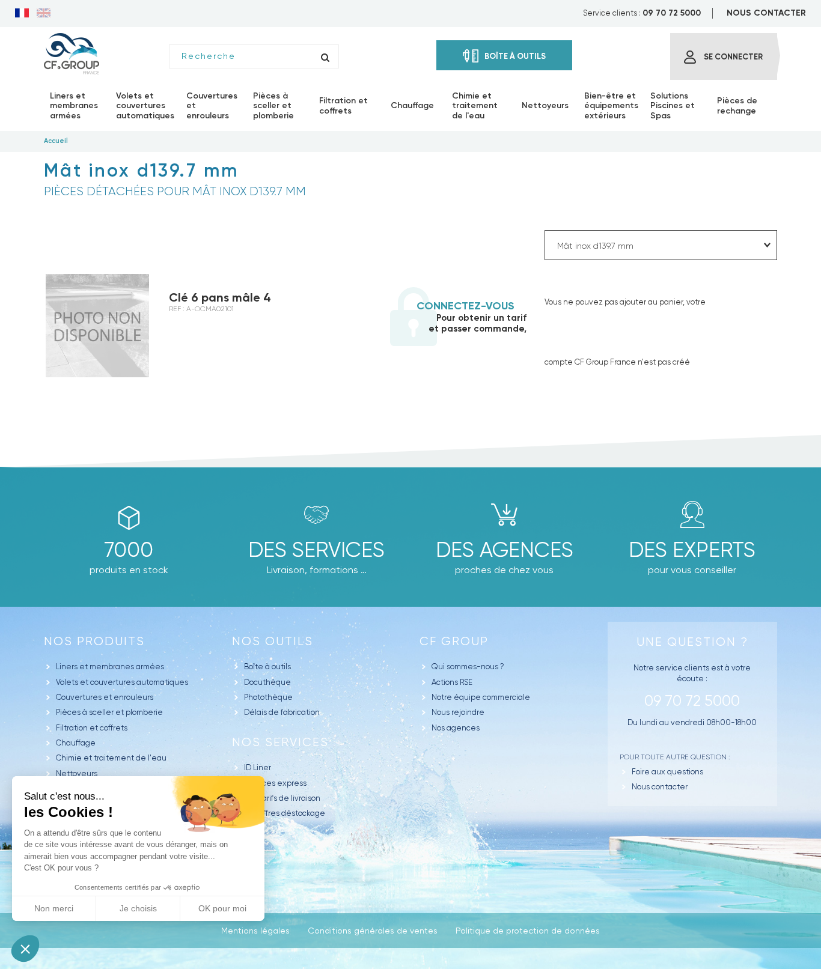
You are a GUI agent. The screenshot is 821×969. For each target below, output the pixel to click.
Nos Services (280, 742)
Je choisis (138, 908)
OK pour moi (222, 908)
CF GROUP (454, 641)
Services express (275, 783)
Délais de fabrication (282, 712)
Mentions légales (255, 930)
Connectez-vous (465, 305)
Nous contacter (660, 786)
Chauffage (76, 742)
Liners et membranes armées (110, 666)
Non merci (53, 908)
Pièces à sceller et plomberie (109, 712)
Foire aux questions (667, 771)
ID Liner (257, 767)
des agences (504, 550)
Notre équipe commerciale (481, 697)
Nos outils (272, 641)
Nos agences (456, 727)
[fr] (22, 14)
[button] (25, 948)
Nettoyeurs (76, 773)
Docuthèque (267, 682)
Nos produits (94, 641)
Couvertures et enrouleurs (104, 697)
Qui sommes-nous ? (468, 666)
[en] (43, 14)
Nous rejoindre (458, 712)
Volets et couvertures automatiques (122, 682)
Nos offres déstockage (284, 813)
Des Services (316, 550)
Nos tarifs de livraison (282, 798)
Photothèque (268, 697)
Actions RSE (452, 682)
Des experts (692, 550)
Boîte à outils (267, 666)
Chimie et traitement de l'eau (111, 757)
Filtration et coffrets (91, 727)
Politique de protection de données (528, 930)
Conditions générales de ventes (373, 930)
